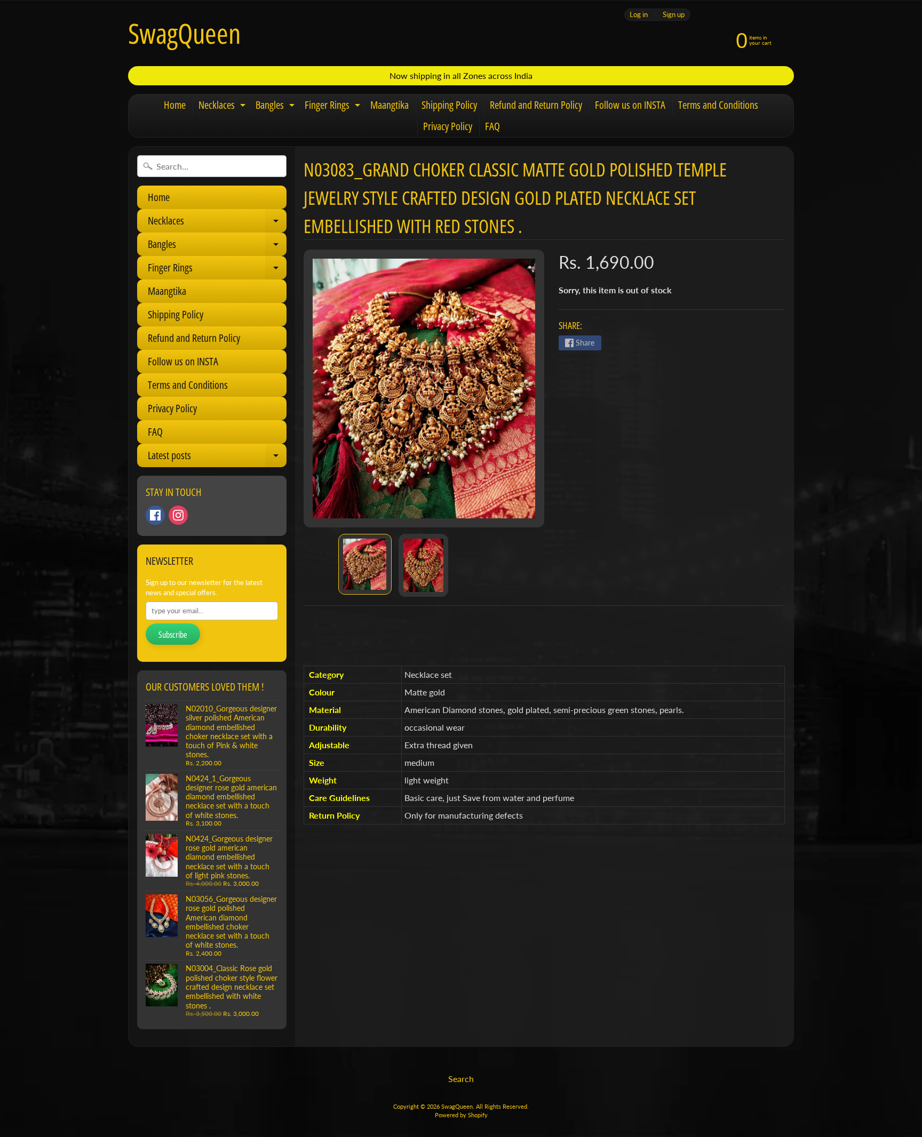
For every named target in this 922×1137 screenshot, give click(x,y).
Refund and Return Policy (536, 105)
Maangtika (389, 105)
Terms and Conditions (718, 105)
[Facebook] (155, 515)
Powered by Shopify (461, 1114)
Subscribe (172, 634)
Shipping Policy (449, 105)
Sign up (674, 14)
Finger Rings (334, 107)
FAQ (492, 126)
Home (175, 105)
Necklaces (223, 107)
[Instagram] (178, 515)
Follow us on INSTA (630, 105)
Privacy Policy (447, 126)
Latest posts (216, 457)
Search (461, 1079)
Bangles (276, 107)
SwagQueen (184, 33)
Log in (639, 14)
